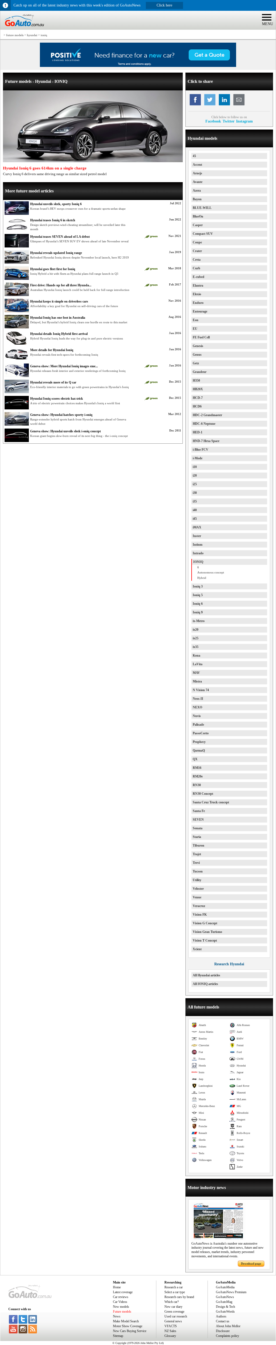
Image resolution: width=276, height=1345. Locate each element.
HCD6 (197, 406)
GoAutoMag (224, 1302)
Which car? (171, 1302)
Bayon (197, 199)
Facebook (213, 121)
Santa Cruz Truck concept (211, 802)
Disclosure (223, 1331)
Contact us (222, 1321)
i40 (195, 510)
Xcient (197, 949)
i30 (195, 493)
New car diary (173, 1307)
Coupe (197, 242)
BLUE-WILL (202, 208)
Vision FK (200, 914)
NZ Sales (170, 1331)
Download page (251, 1263)
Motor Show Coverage (127, 1326)
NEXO (197, 707)
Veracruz (199, 906)
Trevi (196, 863)
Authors (221, 1316)
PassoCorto (201, 733)
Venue (197, 897)
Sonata (197, 828)
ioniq (44, 35)
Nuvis (197, 716)
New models (121, 1307)
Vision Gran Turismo (207, 932)
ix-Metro (199, 621)
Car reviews (120, 1297)
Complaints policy (227, 1336)
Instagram (244, 121)
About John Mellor (228, 1326)
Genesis (198, 346)
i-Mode (197, 458)
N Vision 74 (201, 690)
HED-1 (197, 432)
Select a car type (174, 1292)
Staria (197, 837)
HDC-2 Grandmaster (207, 415)
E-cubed (198, 277)
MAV (196, 673)
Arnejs (197, 173)
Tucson (198, 871)
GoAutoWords (225, 1311)
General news (173, 1321)
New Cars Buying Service (129, 1331)
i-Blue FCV (200, 449)
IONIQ (198, 562)
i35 (195, 501)
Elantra (198, 285)
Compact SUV (203, 234)
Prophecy (199, 742)
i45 (195, 519)
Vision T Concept (205, 940)
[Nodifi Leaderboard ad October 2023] (138, 65)
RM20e (198, 776)
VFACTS (170, 1326)
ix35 (195, 647)
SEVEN (198, 819)
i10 (195, 467)
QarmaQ (199, 750)
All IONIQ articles (205, 984)
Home (117, 1287)
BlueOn (198, 216)
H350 (196, 380)
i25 (195, 484)
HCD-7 (198, 398)
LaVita (197, 664)
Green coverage (174, 1311)
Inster (197, 536)
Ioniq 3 (198, 586)
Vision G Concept (205, 923)
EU (195, 329)
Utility (197, 880)
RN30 (197, 785)
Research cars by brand (179, 1297)
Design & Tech (225, 1307)
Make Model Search (126, 1321)
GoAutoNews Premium (231, 1292)
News (116, 1316)
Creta (197, 259)
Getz (196, 363)
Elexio (197, 294)
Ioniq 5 (198, 595)
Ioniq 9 (198, 612)
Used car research (175, 1316)
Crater (197, 251)
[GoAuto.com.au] (22, 28)
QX (195, 759)
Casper (198, 225)
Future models (122, 1311)
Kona (196, 655)
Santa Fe (199, 811)
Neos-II (198, 699)
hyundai (32, 35)
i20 (195, 475)
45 (194, 156)
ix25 (195, 638)
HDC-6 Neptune (204, 424)
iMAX (197, 527)
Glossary (170, 1336)
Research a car (173, 1287)
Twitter (228, 121)
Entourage (200, 311)
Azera (197, 190)
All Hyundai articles (206, 975)
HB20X (198, 389)
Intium (197, 544)
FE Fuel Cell (201, 337)
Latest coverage (123, 1292)
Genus (197, 354)
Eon (195, 320)
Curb (196, 268)
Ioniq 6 (198, 604)
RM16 (197, 768)
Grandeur (199, 372)
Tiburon (198, 845)
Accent (197, 165)
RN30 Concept (203, 794)
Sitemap (118, 1336)
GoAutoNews (225, 1297)
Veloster (198, 889)
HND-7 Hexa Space (206, 441)
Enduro (198, 303)
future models (14, 35)
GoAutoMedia (225, 1287)
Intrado (198, 553)
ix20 (195, 629)
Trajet (197, 854)
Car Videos (120, 1302)
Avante (197, 182)
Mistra (197, 681)
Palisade (198, 724)
